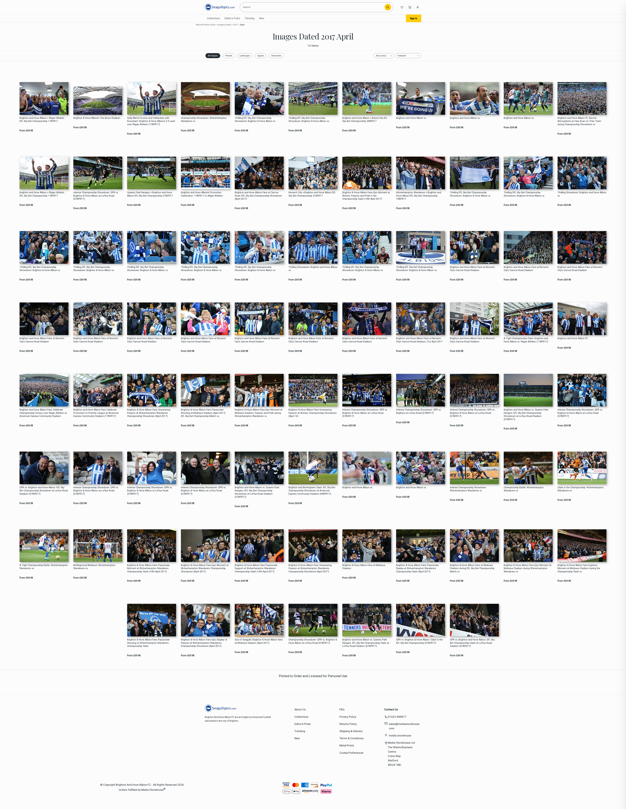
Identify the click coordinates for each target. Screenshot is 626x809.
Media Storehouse (152, 789)
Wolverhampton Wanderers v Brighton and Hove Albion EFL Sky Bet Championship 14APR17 (418, 195)
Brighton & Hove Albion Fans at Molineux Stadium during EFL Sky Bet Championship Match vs (472, 568)
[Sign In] (417, 7)
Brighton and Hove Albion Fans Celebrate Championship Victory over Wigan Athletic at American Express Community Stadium (43, 413)
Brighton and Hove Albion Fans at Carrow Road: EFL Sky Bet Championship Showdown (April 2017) (258, 195)
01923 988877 (397, 716)
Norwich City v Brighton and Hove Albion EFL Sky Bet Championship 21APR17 (312, 194)
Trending (249, 18)
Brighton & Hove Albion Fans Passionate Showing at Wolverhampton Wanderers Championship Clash (148, 642)
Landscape (245, 55)
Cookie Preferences (351, 752)
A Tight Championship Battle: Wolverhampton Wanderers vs (44, 567)
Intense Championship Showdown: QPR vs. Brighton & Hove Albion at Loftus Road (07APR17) (96, 195)
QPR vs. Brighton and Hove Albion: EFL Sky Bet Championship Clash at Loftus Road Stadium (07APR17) (472, 642)
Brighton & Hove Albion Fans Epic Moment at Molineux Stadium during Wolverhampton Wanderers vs (527, 568)
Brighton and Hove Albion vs (411, 118)
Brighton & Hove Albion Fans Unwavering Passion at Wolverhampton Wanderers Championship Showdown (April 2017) (148, 413)
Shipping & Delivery (351, 731)
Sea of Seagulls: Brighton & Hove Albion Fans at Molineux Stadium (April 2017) (259, 641)
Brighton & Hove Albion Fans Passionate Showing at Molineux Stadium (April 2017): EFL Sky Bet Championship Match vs (203, 413)
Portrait (228, 55)
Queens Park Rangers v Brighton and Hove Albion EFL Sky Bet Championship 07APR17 (150, 194)
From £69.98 (26, 130)
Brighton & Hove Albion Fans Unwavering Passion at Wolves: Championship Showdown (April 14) (313, 413)
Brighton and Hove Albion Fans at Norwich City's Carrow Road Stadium (472, 269)
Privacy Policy (347, 716)
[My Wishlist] (402, 7)
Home (213, 24)
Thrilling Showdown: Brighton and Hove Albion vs (582, 194)
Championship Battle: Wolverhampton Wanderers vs (524, 489)
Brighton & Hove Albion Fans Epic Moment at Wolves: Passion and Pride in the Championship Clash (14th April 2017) (366, 195)
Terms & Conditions (351, 738)
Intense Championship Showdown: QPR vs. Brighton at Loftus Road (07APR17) (418, 411)
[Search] (388, 7)
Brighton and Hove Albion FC (573, 338)
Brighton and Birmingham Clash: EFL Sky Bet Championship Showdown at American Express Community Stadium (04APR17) (312, 490)
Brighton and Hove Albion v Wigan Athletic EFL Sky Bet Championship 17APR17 (42, 120)
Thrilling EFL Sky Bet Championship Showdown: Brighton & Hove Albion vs (255, 120)
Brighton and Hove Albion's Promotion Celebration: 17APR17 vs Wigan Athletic (202, 194)
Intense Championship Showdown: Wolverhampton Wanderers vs (468, 489)
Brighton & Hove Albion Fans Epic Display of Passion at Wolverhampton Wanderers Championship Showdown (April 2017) (204, 642)
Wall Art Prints (202, 24)
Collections (213, 18)
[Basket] (409, 7)
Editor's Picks (232, 18)
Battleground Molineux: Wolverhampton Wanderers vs (94, 567)
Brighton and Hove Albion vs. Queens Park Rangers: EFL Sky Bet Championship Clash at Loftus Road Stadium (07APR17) (365, 642)
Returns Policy (348, 724)
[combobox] (313, 7)
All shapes (213, 55)
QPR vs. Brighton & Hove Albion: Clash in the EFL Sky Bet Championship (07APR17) (419, 641)
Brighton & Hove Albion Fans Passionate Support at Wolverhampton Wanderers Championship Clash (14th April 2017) (256, 568)
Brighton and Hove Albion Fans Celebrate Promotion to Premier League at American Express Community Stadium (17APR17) (96, 413)
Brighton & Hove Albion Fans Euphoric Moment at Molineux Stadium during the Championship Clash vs (579, 568)
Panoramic (276, 55)
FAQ (341, 709)
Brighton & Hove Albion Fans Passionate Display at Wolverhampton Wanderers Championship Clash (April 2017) (417, 568)
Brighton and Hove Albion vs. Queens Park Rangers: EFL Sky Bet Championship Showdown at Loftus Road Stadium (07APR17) (526, 414)
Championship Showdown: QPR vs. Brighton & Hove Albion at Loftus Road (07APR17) (313, 641)
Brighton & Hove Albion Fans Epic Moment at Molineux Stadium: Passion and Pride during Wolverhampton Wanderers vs (258, 413)
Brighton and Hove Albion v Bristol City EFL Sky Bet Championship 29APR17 (364, 120)
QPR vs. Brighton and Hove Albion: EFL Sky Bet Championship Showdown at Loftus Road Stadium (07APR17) (44, 490)
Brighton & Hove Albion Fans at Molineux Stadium (363, 567)
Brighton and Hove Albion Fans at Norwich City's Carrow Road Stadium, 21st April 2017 (419, 340)
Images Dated (224, 24)
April (242, 24)
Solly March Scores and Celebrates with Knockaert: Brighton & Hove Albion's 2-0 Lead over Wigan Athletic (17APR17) (151, 121)
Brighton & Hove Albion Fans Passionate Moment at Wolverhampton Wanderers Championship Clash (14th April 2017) (148, 568)
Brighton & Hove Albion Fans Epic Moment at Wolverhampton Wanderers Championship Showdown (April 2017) (205, 568)
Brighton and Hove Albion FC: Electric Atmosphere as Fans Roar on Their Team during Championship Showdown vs (579, 121)
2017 (235, 24)
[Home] (220, 7)
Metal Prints (346, 745)
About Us (300, 709)
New (261, 18)
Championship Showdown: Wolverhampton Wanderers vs (204, 120)
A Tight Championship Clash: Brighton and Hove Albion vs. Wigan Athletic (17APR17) (526, 340)
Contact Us (391, 709)
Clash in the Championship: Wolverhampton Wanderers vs (581, 489)
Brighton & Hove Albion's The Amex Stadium (96, 118)
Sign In (413, 18)
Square (260, 55)
